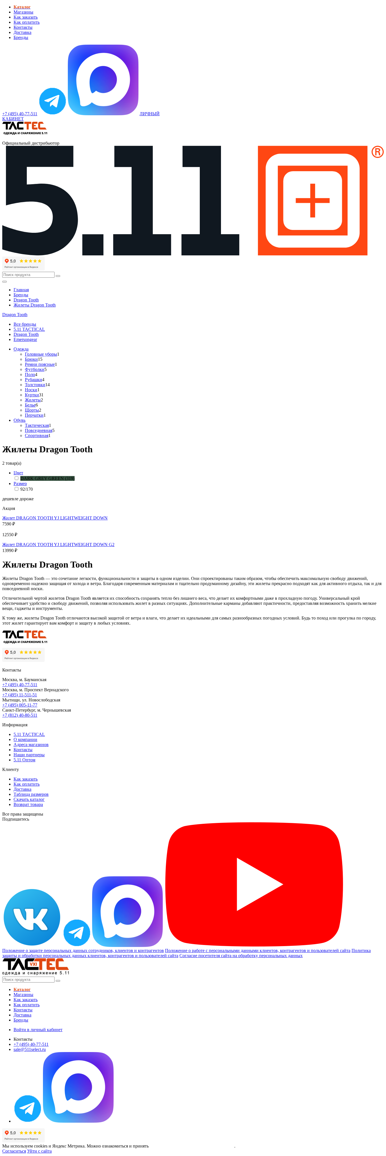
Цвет (18, 472)
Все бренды (25, 324)
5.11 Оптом (24, 759)
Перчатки (34, 415)
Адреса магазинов (31, 744)
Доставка (22, 32)
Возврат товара (28, 804)
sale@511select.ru (30, 1049)
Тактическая (37, 425)
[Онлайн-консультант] (52, 113)
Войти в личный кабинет (38, 1029)
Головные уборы (41, 354)
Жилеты (33, 399)
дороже (26, 498)
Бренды (21, 37)
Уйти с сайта (39, 1151)
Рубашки (33, 379)
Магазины (23, 12)
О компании (25, 739)
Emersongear (25, 339)
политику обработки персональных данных (192, 1146)
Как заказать (26, 17)
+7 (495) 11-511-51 (19, 694)
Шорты (32, 410)
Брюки (31, 359)
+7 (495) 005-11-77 (19, 705)
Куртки (32, 394)
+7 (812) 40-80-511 (19, 715)
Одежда (21, 349)
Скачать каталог (29, 799)
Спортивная (36, 435)
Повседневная (38, 430)
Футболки (34, 369)
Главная (21, 289)
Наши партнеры (29, 754)
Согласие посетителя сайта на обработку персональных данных (241, 955)
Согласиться (14, 1151)
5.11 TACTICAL (29, 329)
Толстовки (35, 384)
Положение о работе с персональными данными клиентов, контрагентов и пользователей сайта (257, 950)
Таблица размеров (31, 794)
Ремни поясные (40, 364)
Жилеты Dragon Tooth (35, 305)
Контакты (23, 27)
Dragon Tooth (26, 299)
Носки (31, 389)
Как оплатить (27, 22)
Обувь (19, 420)
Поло (30, 374)
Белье (30, 405)
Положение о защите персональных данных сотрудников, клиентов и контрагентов (83, 950)
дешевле (10, 498)
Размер (20, 483)
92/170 (26, 489)
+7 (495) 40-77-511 (19, 684)
